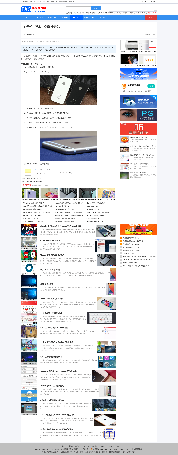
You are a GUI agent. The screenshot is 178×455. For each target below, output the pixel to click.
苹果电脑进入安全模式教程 (131, 244)
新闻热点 (145, 2)
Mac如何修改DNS (92, 206)
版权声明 (86, 446)
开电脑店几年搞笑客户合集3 (139, 137)
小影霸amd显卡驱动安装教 (29, 376)
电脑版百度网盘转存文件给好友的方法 (142, 155)
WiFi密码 (110, 13)
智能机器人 (93, 13)
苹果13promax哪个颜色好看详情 (33, 203)
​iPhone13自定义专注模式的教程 (65, 221)
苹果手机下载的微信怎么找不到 (33, 221)
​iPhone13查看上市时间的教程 (32, 215)
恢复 (106, 13)
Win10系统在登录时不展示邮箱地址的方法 (147, 51)
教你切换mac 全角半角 (30, 218)
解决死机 (144, 13)
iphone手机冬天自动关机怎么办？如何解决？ (69, 212)
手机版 (153, 2)
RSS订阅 (111, 446)
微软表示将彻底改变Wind (29, 299)
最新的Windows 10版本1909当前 (29, 274)
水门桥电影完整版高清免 (29, 235)
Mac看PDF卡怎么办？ (93, 209)
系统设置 (138, 13)
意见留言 (77, 449)
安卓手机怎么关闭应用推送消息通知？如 (129, 65)
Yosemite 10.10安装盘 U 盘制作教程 (98, 212)
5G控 (102, 13)
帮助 (117, 446)
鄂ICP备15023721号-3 (120, 449)
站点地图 (85, 449)
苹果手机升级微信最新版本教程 (65, 218)
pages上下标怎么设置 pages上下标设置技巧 (69, 203)
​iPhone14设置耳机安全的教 (87, 199)
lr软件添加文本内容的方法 (29, 414)
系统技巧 (41, 41)
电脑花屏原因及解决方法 (138, 173)
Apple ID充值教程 (128, 253)
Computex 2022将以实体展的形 (29, 248)
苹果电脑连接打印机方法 (131, 238)
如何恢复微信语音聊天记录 (94, 218)
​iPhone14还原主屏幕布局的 (49, 199)
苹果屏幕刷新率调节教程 (35, 181)
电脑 (83, 13)
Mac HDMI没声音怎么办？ (63, 206)
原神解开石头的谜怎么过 (29, 363)
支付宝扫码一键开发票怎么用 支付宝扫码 (143, 146)
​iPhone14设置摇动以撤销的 (68, 199)
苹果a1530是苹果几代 (34, 178)
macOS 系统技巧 (30, 34)
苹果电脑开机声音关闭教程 (131, 250)
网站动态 (78, 446)
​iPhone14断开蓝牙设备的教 (30, 199)
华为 (120, 13)
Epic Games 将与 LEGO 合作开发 (29, 261)
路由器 (79, 13)
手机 (75, 13)
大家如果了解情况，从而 (29, 325)
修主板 (116, 13)
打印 (48, 170)
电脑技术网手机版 (136, 449)
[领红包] (138, 235)
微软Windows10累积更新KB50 (29, 287)
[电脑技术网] (34, 12)
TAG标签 (103, 446)
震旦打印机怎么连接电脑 (129, 51)
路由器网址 (126, 13)
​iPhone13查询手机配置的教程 (95, 203)
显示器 (87, 13)
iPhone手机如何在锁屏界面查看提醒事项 (136, 266)
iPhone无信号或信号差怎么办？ (96, 221)
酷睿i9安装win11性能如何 (29, 389)
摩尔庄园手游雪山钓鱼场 (29, 350)
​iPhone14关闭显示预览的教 (106, 199)
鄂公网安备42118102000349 (101, 449)
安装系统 (132, 13)
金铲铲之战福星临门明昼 (29, 338)
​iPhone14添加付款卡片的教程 (64, 209)
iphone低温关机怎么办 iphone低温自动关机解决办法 (140, 256)
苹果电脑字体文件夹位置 (131, 247)
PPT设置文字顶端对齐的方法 (139, 164)
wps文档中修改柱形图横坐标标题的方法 (147, 65)
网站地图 (94, 446)
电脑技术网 (32, 41)
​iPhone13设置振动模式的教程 (95, 215)
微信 (98, 13)
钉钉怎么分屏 (29, 401)
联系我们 (70, 446)
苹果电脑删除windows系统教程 (133, 241)
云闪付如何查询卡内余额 (29, 312)
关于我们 (61, 446)
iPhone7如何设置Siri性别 (131, 263)
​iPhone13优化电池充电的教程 (32, 209)
